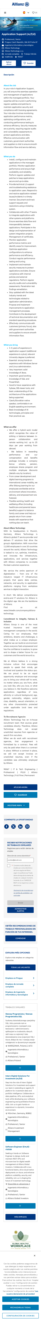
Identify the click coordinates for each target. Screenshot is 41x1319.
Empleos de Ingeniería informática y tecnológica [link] (16, 993)
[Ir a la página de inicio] (20, 4)
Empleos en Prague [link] (14, 978)
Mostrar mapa (15, 805)
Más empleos (20, 1217)
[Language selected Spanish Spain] (26, 13)
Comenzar (20, 938)
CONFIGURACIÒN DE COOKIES (20, 1316)
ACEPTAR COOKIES (20, 1299)
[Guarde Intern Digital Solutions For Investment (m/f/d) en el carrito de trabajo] (20, 1138)
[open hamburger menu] (5, 12)
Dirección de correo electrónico (18, 856)
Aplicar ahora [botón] (20, 787)
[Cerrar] (34, 1255)
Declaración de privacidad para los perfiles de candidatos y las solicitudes (23, 892)
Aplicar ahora (9, 63)
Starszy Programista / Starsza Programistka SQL (18, 1015)
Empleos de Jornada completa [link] (14, 985)
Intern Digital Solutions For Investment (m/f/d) (17, 1077)
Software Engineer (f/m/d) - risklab (17, 1148)
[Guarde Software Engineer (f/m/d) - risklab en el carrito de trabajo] (20, 1206)
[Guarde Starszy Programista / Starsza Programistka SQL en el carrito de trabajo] (20, 1068)
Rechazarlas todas (20, 1307)
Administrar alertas (20, 910)
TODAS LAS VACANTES (20, 967)
